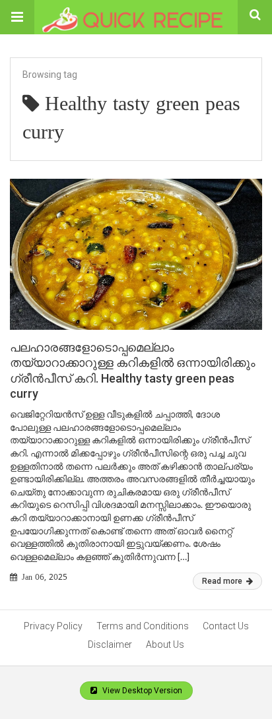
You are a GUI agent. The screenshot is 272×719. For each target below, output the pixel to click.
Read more (223, 581)
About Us (165, 644)
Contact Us (226, 626)
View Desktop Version (141, 690)
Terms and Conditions (142, 626)
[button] (17, 17)
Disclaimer (110, 644)
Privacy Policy (53, 626)
